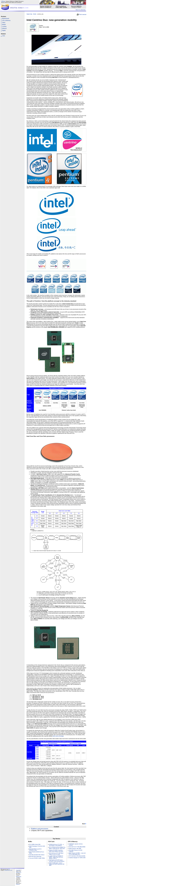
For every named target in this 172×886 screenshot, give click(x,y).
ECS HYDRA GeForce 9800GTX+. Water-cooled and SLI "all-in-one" (57, 848)
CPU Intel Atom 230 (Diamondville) (77, 856)
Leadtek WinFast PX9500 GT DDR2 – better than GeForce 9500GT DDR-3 (56, 857)
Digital (4, 30)
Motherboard (5, 18)
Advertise (83, 9)
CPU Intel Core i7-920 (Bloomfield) (77, 846)
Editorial (4, 28)
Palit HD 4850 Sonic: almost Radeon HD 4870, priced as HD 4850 (56, 864)
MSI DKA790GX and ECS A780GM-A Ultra (35, 849)
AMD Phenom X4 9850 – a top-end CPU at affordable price (77, 853)
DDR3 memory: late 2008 (75, 848)
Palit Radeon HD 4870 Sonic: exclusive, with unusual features (56, 860)
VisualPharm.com (8, 870)
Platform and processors (39, 829)
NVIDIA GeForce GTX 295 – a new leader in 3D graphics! (56, 845)
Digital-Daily (29, 14)
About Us (78, 9)
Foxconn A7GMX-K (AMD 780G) (37, 858)
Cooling (4, 26)
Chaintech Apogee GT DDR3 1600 (77, 857)
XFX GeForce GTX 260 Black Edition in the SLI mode (56, 853)
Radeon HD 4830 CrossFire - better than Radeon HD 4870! (56, 851)
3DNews (3, 1)
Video (3, 22)
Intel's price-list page (58, 736)
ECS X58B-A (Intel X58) (34, 844)
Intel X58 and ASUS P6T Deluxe (36, 854)
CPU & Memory (6, 20)
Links (3, 36)
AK (9, 869)
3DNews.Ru (18, 872)
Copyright (18, 870)
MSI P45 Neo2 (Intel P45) (35, 856)
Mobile (4, 24)
